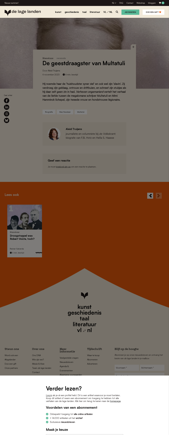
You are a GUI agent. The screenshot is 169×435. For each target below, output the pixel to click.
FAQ (121, 3)
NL (113, 3)
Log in (49, 395)
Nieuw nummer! (11, 3)
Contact (129, 3)
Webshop (141, 3)
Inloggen (152, 3)
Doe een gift (152, 12)
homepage (115, 401)
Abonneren (130, 12)
